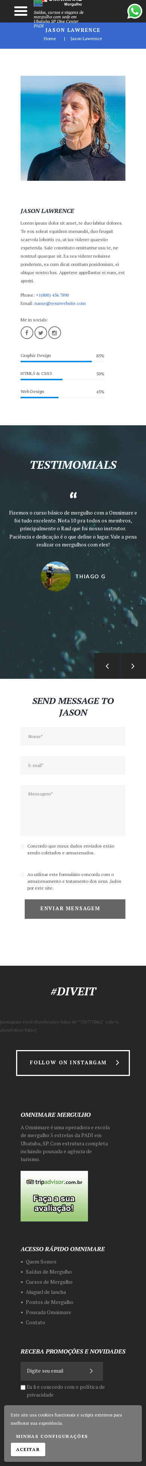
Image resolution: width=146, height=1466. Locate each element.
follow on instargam (68, 1062)
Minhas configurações (52, 1436)
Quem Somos (41, 1261)
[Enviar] (92, 1370)
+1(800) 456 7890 (52, 295)
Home (50, 38)
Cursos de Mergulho (49, 1281)
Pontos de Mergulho (49, 1302)
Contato (35, 1322)
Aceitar (28, 1449)
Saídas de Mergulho (49, 1271)
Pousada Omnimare (48, 1312)
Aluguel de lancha (46, 1292)
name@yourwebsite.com (60, 303)
